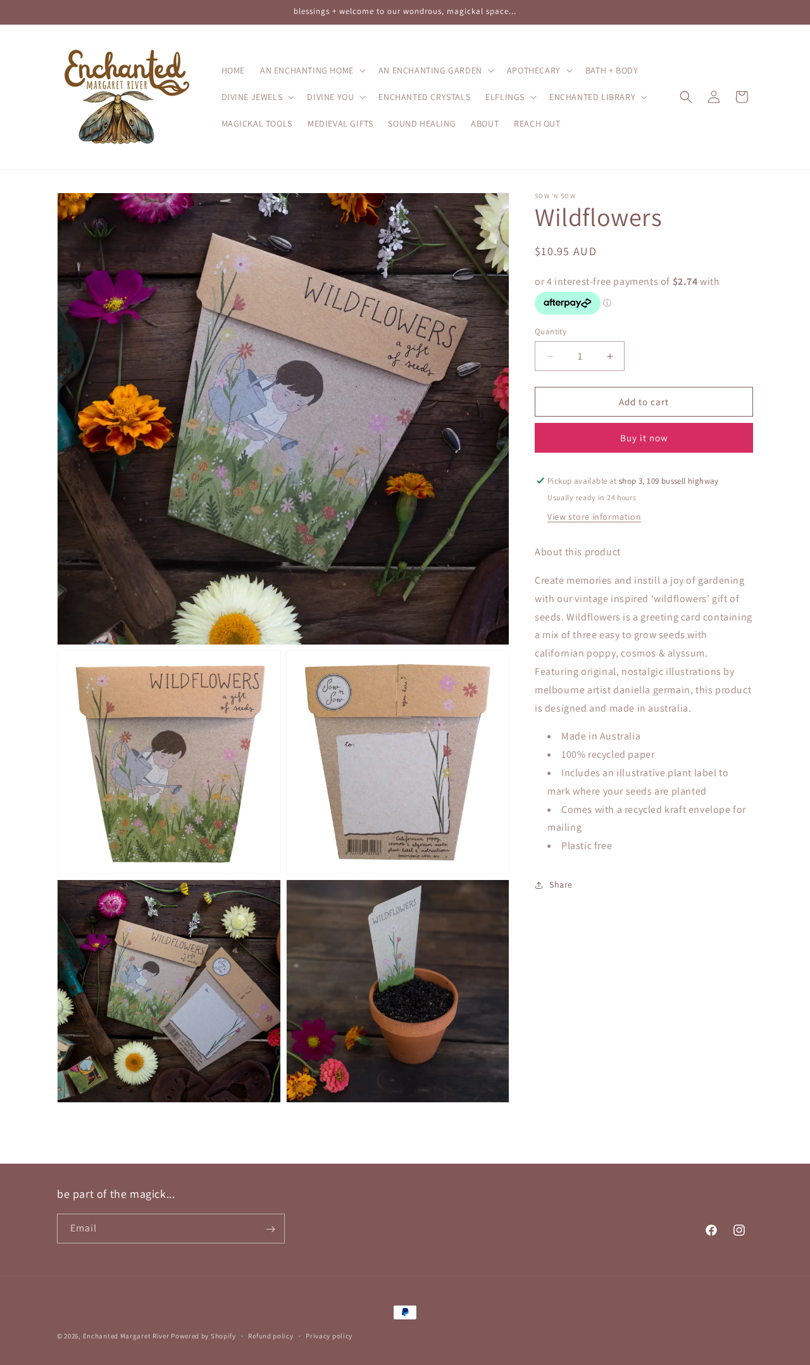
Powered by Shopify (203, 1335)
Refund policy (270, 1335)
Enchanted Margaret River (126, 1335)
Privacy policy (329, 1335)
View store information (594, 516)
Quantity (550, 331)
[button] (311, 70)
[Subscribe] (270, 1229)
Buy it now (644, 438)
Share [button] (561, 884)
